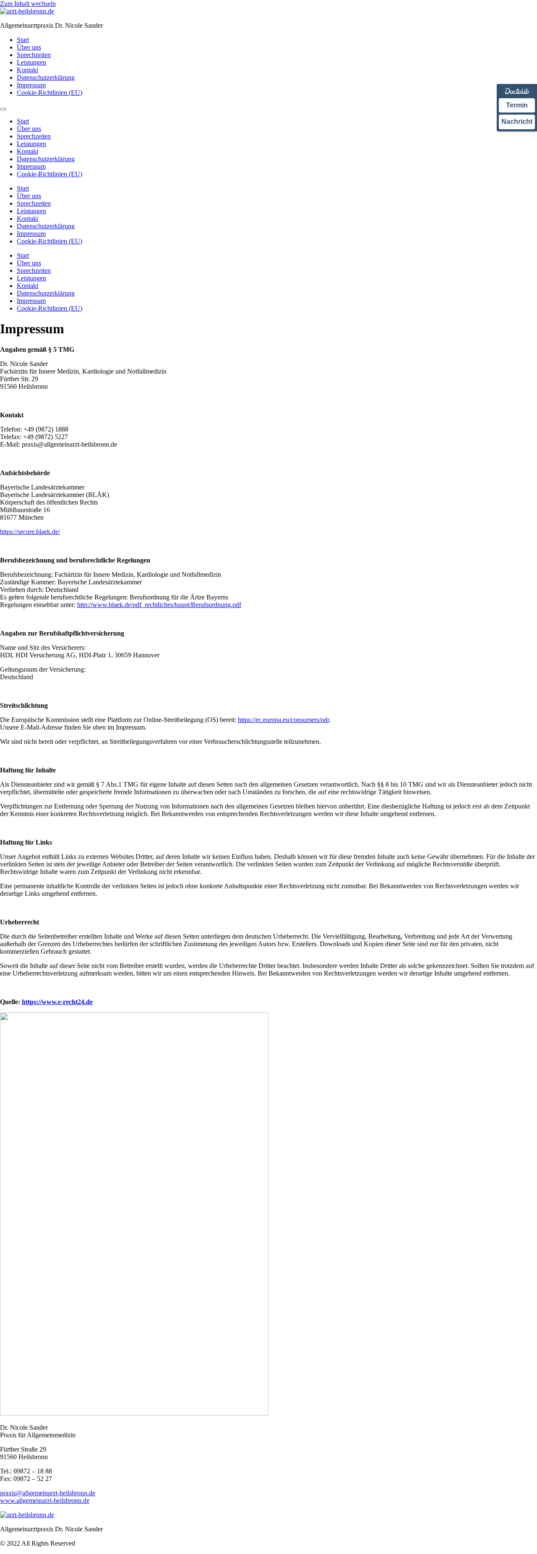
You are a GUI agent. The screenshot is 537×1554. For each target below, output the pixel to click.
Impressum (31, 85)
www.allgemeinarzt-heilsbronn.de (44, 1500)
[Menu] (3, 109)
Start (23, 39)
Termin (517, 105)
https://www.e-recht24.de (57, 1001)
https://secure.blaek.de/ (30, 531)
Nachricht (516, 121)
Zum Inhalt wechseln (28, 3)
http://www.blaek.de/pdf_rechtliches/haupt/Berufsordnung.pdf (159, 604)
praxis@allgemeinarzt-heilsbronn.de (47, 1492)
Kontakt (27, 69)
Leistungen (31, 62)
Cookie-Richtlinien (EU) (49, 92)
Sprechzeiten (34, 54)
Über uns (29, 47)
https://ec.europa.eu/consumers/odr (283, 719)
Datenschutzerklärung (46, 77)
